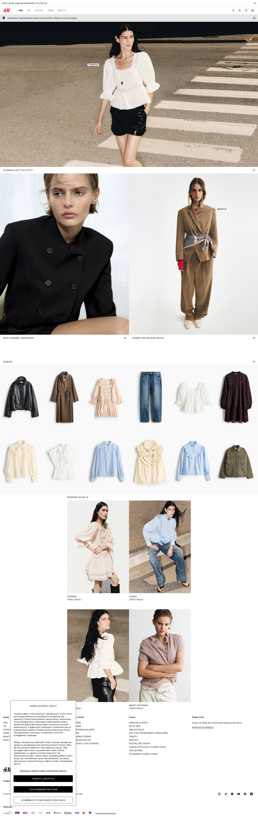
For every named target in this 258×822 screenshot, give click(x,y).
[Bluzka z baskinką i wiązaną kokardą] (64, 461)
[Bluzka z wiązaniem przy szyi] (21, 461)
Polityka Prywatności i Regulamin (148, 733)
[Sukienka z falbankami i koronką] (107, 397)
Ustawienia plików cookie (143, 754)
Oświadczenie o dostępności (82, 743)
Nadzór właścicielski (78, 740)
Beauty (62, 10)
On (28, 10)
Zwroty (133, 736)
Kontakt (133, 740)
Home (51, 10)
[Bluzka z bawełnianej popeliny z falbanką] (193, 461)
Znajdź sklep (136, 729)
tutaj (74, 18)
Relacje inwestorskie (78, 736)
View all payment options (106, 813)
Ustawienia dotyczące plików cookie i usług (43, 800)
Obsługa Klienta (138, 723)
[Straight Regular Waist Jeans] (150, 397)
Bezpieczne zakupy (139, 743)
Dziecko (38, 10)
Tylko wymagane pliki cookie (43, 789)
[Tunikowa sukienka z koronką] (236, 397)
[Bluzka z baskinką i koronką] (193, 397)
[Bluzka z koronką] (107, 461)
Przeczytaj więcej (203, 727)
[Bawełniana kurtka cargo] (236, 461)
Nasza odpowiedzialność (80, 729)
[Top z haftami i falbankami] (150, 461)
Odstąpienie (136, 750)
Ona (20, 10)
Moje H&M (134, 726)
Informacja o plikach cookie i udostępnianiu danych (43, 771)
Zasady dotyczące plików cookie (147, 747)
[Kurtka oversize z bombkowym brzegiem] (21, 397)
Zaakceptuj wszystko (43, 778)
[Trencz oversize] (64, 397)
